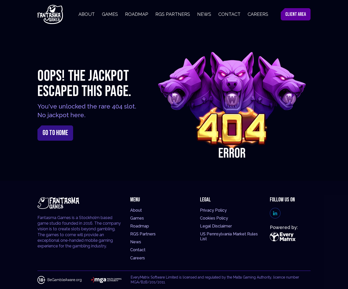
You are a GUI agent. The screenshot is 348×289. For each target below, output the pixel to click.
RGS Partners (143, 234)
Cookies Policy (214, 218)
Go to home (55, 133)
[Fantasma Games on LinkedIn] (275, 213)
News (135, 241)
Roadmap (139, 226)
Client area (295, 14)
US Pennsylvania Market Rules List (229, 236)
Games (137, 218)
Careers (137, 258)
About (136, 210)
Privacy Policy (213, 210)
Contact (137, 249)
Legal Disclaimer (216, 226)
